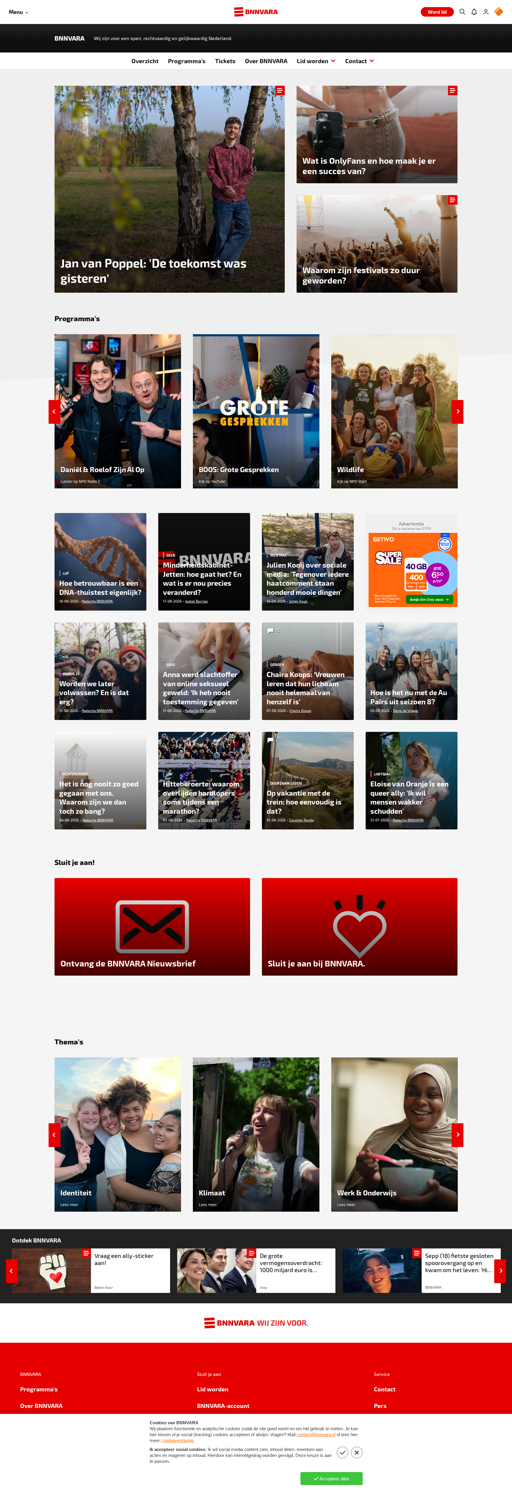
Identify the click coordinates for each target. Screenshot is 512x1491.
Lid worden (312, 60)
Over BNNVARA (266, 60)
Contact (356, 60)
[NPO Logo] (498, 12)
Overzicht (145, 60)
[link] (91, 1270)
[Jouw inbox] (474, 12)
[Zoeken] (462, 11)
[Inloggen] (485, 11)
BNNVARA (69, 38)
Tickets (225, 60)
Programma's (187, 60)
